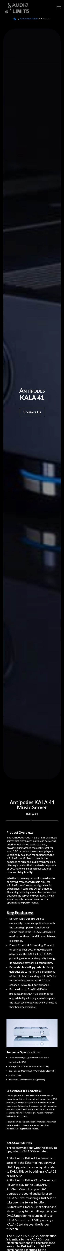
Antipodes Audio (29, 18)
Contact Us (32, 412)
